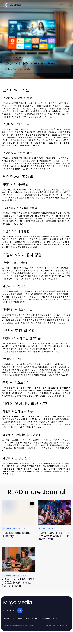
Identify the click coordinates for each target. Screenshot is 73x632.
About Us (48, 625)
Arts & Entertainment (15, 57)
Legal (67, 625)
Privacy (55, 625)
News (19, 618)
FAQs (27, 618)
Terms (62, 625)
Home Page (9, 618)
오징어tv (22, 143)
